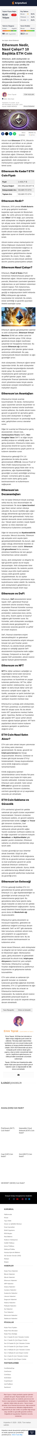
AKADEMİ (6, 29)
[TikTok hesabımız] (18, 1433)
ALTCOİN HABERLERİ (10, 25)
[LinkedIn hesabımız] (25, 1433)
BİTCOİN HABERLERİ (10, 21)
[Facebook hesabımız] (4, 1433)
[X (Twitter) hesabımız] (7, 1433)
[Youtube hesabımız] (15, 1433)
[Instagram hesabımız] (11, 1433)
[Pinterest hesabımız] (22, 1433)
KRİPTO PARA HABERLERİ (11, 17)
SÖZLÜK (6, 33)
